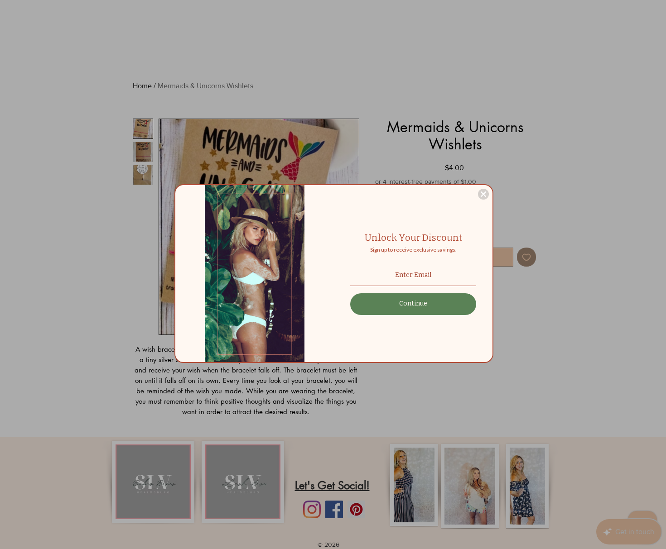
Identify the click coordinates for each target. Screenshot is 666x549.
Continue (413, 303)
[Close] (483, 194)
